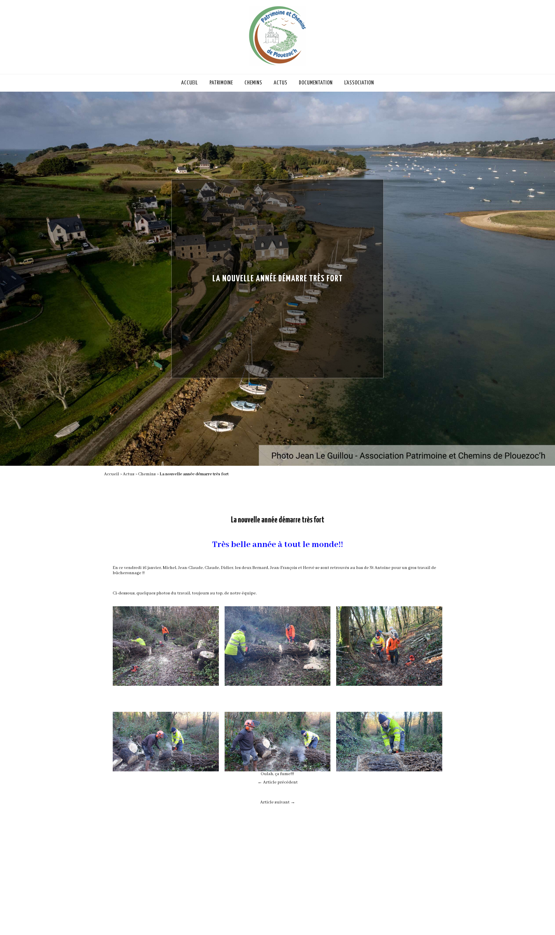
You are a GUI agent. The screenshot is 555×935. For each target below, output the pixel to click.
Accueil (189, 83)
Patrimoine (221, 83)
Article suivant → (277, 802)
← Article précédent (278, 782)
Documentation (316, 83)
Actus (280, 83)
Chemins (253, 83)
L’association (359, 83)
